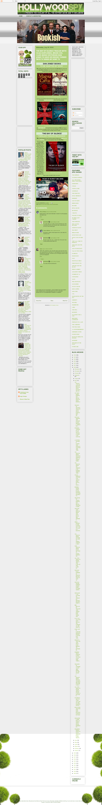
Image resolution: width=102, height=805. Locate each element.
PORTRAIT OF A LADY (77, 322)
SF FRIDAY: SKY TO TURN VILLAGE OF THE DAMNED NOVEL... (77, 701)
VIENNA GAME (75, 188)
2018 (75, 755)
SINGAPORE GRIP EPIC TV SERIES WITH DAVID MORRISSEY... (77, 722)
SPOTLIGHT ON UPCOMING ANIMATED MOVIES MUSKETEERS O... (77, 598)
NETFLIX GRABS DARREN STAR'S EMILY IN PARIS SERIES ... (77, 586)
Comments (76, 115)
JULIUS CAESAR (76, 286)
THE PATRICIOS (76, 221)
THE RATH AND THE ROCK (77, 245)
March (76, 746)
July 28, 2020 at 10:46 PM (47, 248)
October (77, 373)
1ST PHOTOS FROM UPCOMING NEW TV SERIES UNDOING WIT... (77, 539)
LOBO (73, 307)
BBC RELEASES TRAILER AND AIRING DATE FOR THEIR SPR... (77, 610)
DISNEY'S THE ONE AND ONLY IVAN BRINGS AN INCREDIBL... (77, 645)
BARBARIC (74, 198)
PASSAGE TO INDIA (77, 215)
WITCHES (74, 302)
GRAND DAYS (75, 256)
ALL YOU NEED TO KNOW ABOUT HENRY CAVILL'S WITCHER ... (77, 691)
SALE (73, 258)
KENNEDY (74, 312)
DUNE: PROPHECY (76, 196)
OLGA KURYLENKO (54, 204)
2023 (75, 361)
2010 (75, 771)
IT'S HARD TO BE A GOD (77, 315)
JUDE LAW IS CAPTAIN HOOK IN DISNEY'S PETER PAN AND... (77, 633)
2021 (75, 365)
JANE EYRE (75, 291)
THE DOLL (74, 309)
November (77, 371)
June (76, 740)
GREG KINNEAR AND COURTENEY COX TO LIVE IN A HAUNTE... (77, 527)
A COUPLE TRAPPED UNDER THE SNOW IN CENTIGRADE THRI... (77, 445)
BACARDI (74, 205)
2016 (75, 759)
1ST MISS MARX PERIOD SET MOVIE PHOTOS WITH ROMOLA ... (77, 398)
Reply (41, 216)
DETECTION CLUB (76, 235)
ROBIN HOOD (75, 203)
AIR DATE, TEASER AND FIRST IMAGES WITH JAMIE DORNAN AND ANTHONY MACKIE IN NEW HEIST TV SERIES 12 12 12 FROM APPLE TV (24, 286)
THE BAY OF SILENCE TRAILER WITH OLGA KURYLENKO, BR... (77, 410)
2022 (75, 363)
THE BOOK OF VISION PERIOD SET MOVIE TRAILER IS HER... (77, 502)
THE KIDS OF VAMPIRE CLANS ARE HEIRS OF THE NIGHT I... (77, 669)
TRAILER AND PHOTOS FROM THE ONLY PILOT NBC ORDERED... (77, 514)
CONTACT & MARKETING (33, 16)
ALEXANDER (75, 284)
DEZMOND (45, 222)
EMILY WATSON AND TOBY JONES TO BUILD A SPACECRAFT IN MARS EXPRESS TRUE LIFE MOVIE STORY (24, 156)
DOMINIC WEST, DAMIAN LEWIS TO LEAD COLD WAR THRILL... (77, 657)
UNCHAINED (75, 276)
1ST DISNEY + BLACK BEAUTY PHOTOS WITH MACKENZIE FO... (77, 387)
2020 (75, 367)
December (77, 369)
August (76, 378)
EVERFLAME (75, 346)
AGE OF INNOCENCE (77, 248)
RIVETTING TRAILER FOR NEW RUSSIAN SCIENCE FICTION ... (77, 712)
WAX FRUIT (75, 230)
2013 (75, 765)
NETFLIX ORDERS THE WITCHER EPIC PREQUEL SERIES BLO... (77, 421)
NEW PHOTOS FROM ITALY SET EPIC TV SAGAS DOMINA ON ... (77, 551)
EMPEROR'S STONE (76, 332)
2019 (75, 753)
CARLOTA (74, 213)
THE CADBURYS (76, 324)
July (76, 380)
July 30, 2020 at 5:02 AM (55, 230)
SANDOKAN (75, 191)
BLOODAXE (75, 210)
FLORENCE (75, 253)
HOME (21, 16)
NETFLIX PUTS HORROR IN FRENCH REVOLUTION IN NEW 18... (77, 575)
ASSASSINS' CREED (77, 272)
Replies (42, 219)
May (76, 742)
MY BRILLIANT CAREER (76, 218)
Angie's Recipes (23, 396)
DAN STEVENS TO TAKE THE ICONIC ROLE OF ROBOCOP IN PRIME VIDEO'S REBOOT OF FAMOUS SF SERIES (24, 329)
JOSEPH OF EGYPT (76, 227)
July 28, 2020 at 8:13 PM (54, 221)
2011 (75, 769)
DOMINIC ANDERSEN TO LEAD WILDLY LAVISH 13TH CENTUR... (77, 433)
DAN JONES (46, 204)
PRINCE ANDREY (76, 269)
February (77, 748)
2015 (75, 761)
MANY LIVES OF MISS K (77, 238)
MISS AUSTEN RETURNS (75, 224)
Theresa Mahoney (43, 211)
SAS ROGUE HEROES (77, 177)
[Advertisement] (24, 101)
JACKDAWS (74, 340)
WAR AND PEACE (76, 281)
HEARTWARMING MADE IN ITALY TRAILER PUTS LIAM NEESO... (77, 733)
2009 (75, 773)
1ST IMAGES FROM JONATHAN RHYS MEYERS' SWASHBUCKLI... (77, 680)
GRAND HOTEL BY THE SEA (78, 297)
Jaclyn (41, 248)
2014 (75, 763)
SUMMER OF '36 (76, 274)
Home (52, 300)
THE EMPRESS (75, 175)
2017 (75, 757)
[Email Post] (51, 203)
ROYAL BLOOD (75, 208)
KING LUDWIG (75, 289)
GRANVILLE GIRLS (76, 260)
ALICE (73, 279)
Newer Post (38, 300)
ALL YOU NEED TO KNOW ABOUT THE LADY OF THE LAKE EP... (77, 563)
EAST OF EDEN (76, 200)
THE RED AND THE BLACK (76, 266)
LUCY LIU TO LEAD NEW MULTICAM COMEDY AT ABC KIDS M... (77, 623)
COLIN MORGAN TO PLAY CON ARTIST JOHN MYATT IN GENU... (77, 480)
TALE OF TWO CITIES (77, 251)
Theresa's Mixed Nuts (25, 399)
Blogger (59, 802)
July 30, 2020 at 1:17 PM (54, 237)
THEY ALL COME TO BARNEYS (77, 241)
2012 (75, 767)
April (76, 744)
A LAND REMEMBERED (78, 329)
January (76, 750)
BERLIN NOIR (75, 232)
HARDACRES (75, 183)
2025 (75, 357)
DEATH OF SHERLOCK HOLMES (77, 337)
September (77, 375)
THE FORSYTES (76, 193)
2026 (75, 355)
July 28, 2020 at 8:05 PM (51, 211)
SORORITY (74, 300)
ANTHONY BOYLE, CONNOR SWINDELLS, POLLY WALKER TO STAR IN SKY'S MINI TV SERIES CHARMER (24, 242)
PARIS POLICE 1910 (76, 263)
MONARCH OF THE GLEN (76, 343)
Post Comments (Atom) (54, 305)
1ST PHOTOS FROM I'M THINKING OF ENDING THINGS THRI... (77, 468)
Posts (75, 113)
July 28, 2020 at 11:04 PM (55, 261)
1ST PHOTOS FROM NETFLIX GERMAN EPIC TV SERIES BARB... (77, 456)
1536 (73, 294)
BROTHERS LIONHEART (75, 319)
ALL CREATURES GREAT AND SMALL (77, 180)
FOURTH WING (75, 334)
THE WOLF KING (76, 327)
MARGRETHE (75, 305)
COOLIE (74, 186)
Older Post (65, 300)
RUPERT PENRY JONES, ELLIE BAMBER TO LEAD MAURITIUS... (77, 491)
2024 (75, 359)
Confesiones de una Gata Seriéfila (24, 392)
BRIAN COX (41, 204)
